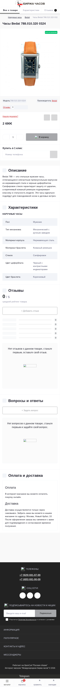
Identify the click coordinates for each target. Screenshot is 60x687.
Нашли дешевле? (10, 116)
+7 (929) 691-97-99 (30, 575)
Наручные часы (15, 17)
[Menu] (4, 3)
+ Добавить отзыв (30, 311)
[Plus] (20, 137)
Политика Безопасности (27, 619)
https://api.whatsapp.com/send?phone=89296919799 (37, 595)
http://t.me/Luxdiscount (30, 595)
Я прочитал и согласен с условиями (31, 619)
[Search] (9, 3)
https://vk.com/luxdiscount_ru (23, 595)
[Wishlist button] (47, 117)
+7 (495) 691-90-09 (30, 579)
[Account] (56, 3)
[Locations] (51, 3)
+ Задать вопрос (30, 410)
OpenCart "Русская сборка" (35, 665)
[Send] (53, 154)
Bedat (27, 17)
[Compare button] (54, 117)
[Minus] (6, 137)
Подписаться (45, 613)
